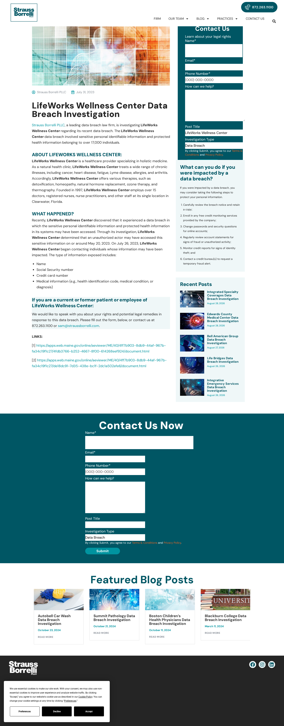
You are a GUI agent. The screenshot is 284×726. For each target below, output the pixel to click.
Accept (89, 711)
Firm (157, 19)
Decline (57, 711)
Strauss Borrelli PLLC (48, 125)
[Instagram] (262, 664)
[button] (274, 21)
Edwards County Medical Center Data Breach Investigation (223, 317)
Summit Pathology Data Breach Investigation (67, 618)
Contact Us (255, 19)
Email (190, 60)
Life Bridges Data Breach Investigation (223, 360)
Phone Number (197, 73)
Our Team (176, 19)
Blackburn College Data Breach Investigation (178, 618)
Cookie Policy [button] (85, 696)
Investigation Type (199, 139)
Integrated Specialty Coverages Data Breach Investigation (223, 295)
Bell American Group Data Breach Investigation (222, 339)
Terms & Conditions (144, 542)
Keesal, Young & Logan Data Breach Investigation (233, 620)
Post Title (192, 126)
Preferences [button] (70, 701)
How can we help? (199, 86)
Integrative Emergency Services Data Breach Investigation (223, 385)
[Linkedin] (271, 664)
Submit (102, 551)
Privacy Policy (214, 154)
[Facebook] (252, 664)
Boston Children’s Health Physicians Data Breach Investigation (122, 620)
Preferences (25, 711)
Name (190, 40)
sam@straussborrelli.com (78, 325)
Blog (200, 19)
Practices (225, 19)
